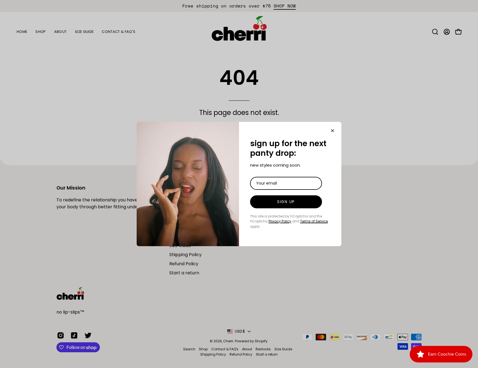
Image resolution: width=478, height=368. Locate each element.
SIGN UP (286, 201)
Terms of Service (314, 221)
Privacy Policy (280, 221)
